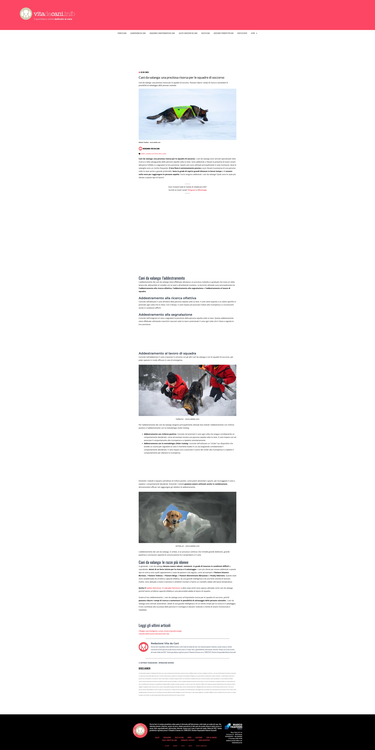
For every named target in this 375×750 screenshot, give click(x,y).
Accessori (198, 737)
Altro (253, 33)
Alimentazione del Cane (138, 33)
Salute (157, 737)
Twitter (183, 746)
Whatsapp (202, 190)
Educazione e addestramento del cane (162, 33)
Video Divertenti (204, 740)
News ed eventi (242, 33)
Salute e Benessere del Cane (188, 33)
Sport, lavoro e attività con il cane (153, 154)
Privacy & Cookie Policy (201, 746)
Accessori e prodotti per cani (223, 33)
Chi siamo (167, 746)
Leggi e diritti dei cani (169, 740)
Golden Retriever (153, 588)
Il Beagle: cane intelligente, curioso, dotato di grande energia (160, 631)
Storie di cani (121, 33)
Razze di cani (205, 33)
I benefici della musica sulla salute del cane (154, 634)
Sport (190, 737)
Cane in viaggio (211, 737)
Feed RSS (190, 746)
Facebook (175, 746)
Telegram (192, 190)
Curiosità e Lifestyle (188, 740)
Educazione (167, 737)
